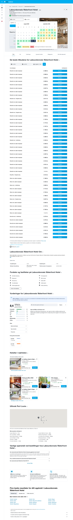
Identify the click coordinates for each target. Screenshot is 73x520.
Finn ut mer (43, 240)
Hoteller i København (52, 502)
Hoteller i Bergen (51, 499)
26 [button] (23, 41)
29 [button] (31, 41)
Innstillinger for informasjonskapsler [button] (16, 244)
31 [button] (18, 43)
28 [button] (29, 41)
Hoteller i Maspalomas (14, 503)
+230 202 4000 (12, 14)
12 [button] (23, 35)
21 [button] (29, 38)
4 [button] (49, 30)
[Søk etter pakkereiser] (1, 12)
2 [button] (34, 30)
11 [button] (20, 35)
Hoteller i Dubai (13, 500)
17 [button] (18, 38)
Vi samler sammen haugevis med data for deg (20, 514)
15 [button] (31, 35)
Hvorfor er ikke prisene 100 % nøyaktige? (19, 516)
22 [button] (31, 38)
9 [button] (34, 32)
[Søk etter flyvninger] (1, 5)
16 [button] (34, 35)
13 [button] (26, 35)
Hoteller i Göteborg (33, 502)
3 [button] (46, 30)
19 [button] (23, 38)
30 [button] (34, 41)
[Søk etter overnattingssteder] (1, 7)
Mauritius (13, 6)
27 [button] (26, 41)
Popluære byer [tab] (13, 493)
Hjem (10, 6)
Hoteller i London (51, 500)
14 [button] (29, 35)
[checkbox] (15, 339)
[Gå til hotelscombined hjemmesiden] (8, 1)
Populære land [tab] (22, 493)
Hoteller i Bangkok (32, 503)
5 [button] (23, 32)
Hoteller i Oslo (32, 499)
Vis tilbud (35, 367)
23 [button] (34, 38)
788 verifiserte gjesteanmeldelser (24, 15)
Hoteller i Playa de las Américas (35, 500)
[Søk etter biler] (1, 10)
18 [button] (20, 38)
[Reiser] (1, 18)
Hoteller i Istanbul (13, 499)
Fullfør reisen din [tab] (30, 493)
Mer (10, 257)
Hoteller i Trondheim (52, 503)
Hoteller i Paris (13, 502)
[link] (18, 370)
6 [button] (26, 32)
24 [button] (18, 41)
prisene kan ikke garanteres (40, 509)
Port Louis (20, 6)
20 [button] (26, 38)
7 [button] (38, 32)
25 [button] (20, 41)
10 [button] (18, 35)
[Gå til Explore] (1, 15)
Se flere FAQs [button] (30, 463)
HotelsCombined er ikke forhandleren (18, 512)
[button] (2, 2)
